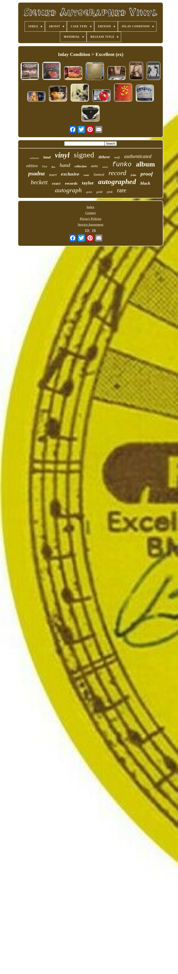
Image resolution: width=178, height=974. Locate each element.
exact (56, 183)
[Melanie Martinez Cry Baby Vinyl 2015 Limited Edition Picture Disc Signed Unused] (144, 93)
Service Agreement (90, 224)
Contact (90, 213)
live (53, 167)
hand (65, 165)
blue (44, 166)
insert (53, 175)
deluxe (104, 157)
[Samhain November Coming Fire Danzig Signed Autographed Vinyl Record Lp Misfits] (36, 97)
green (89, 192)
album (145, 164)
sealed (105, 167)
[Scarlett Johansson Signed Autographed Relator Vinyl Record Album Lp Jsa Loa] (79, 93)
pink (110, 192)
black (145, 183)
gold (99, 192)
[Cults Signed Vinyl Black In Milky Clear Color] (153, 71)
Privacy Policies (90, 218)
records (71, 183)
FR (94, 230)
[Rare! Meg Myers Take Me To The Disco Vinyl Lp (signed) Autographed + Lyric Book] (58, 94)
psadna (36, 173)
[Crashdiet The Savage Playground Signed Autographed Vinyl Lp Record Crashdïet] (29, 71)
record (117, 173)
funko (122, 164)
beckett (39, 182)
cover (86, 175)
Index (90, 207)
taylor (88, 183)
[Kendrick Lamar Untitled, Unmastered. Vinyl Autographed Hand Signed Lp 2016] (94, 71)
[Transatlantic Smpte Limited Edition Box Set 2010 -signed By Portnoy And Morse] (73, 73)
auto (94, 166)
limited (99, 175)
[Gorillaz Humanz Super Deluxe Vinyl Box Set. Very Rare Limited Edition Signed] (90, 114)
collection (80, 166)
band (47, 157)
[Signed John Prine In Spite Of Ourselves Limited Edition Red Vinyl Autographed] (101, 96)
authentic (34, 158)
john (133, 175)
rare (121, 190)
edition (32, 165)
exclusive (70, 174)
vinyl (62, 155)
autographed (117, 182)
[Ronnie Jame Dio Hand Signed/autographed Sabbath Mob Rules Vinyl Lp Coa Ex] (116, 73)
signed (84, 155)
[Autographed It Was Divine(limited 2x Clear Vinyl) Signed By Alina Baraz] (136, 71)
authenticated (138, 156)
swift (117, 157)
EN (87, 230)
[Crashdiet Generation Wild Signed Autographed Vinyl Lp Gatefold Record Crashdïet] (51, 71)
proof (146, 174)
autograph (68, 190)
